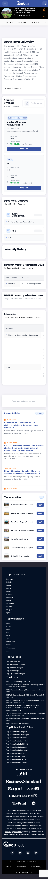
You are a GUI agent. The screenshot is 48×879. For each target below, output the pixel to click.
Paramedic (10, 642)
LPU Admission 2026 (13, 710)
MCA (8, 636)
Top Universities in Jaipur (15, 756)
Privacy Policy (35, 867)
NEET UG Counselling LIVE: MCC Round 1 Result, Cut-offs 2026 (25, 696)
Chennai (9, 594)
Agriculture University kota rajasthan (23, 530)
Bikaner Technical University (22, 513)
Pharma (9, 645)
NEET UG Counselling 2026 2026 (18, 682)
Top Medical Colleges (14, 668)
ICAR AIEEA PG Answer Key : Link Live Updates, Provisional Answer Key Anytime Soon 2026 (22, 706)
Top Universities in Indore (15, 753)
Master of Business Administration (16, 123)
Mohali (8, 601)
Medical (9, 630)
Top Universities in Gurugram (17, 747)
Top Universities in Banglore (16, 732)
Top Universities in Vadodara (17, 762)
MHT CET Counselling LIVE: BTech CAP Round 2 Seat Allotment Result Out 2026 (25, 701)
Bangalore (10, 579)
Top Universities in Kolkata (16, 759)
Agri (7, 639)
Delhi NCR (10, 582)
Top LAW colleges (12, 671)
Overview (8, 22)
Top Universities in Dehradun (17, 741)
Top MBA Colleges (13, 661)
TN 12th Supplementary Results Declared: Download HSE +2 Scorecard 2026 (25, 715)
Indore (8, 588)
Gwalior (9, 607)
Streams (35, 22)
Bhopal (9, 610)
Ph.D (9, 163)
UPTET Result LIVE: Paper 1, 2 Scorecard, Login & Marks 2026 (25, 691)
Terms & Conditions (24, 872)
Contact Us (21, 867)
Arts (7, 651)
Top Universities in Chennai (16, 738)
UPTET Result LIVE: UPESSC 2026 (17, 724)
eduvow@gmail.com (13, 832)
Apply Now (24, 149)
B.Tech (8, 626)
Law (7, 633)
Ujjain (8, 613)
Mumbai (9, 597)
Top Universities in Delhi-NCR (17, 744)
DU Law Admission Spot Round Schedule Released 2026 (25, 720)
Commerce (10, 648)
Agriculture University (19, 539)
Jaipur (8, 585)
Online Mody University (20, 556)
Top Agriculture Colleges (15, 674)
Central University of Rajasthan (23, 547)
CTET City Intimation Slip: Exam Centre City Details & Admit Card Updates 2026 (25, 686)
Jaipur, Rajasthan (22, 15)
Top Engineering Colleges (15, 665)
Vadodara (10, 604)
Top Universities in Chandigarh (18, 735)
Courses (22, 22)
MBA (8, 623)
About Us (9, 867)
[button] (5, 4)
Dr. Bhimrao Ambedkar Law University (23, 505)
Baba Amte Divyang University (22, 522)
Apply (40, 505)
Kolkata (9, 591)
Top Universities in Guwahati (17, 750)
